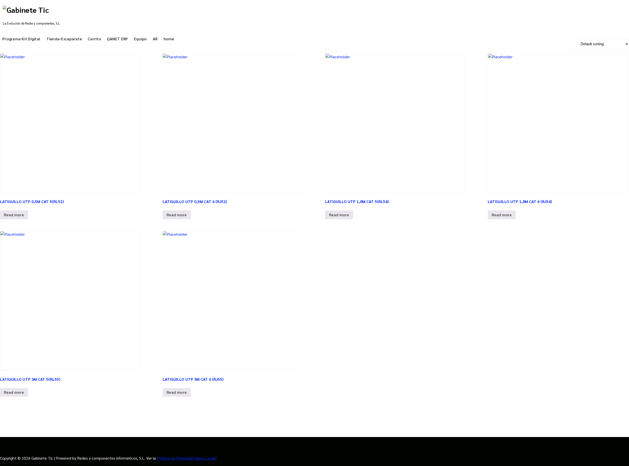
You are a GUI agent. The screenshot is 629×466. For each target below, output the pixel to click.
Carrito (94, 38)
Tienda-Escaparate (64, 38)
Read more (14, 214)
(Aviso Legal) (205, 458)
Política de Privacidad (175, 458)
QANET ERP (117, 38)
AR (155, 38)
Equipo (140, 38)
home (169, 38)
